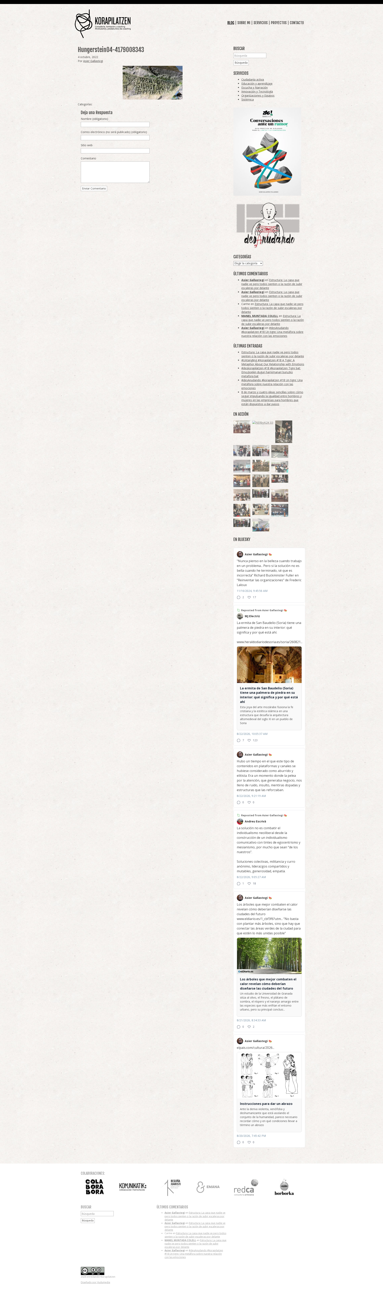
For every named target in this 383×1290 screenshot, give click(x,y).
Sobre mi (243, 23)
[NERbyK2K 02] (241, 510)
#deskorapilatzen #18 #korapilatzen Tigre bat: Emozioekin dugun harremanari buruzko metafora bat (271, 372)
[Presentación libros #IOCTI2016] (279, 495)
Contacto (297, 23)
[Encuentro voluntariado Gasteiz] (279, 466)
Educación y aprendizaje (256, 83)
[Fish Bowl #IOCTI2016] (241, 481)
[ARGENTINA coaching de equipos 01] (260, 466)
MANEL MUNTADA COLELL (259, 316)
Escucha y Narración (254, 87)
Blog (230, 23)
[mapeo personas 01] (241, 523)
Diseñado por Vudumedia (95, 1282)
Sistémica (247, 99)
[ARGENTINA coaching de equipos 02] (260, 481)
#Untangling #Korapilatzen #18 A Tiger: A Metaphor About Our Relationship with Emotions (272, 362)
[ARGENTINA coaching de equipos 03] (260, 509)
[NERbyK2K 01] (283, 431)
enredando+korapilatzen (103, 23)
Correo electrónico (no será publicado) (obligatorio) (114, 132)
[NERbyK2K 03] (262, 422)
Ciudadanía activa (252, 79)
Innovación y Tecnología (257, 91)
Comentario (88, 158)
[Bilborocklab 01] (279, 510)
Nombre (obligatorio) (94, 119)
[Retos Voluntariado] (279, 451)
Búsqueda (241, 62)
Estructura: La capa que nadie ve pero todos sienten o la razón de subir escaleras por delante (271, 284)
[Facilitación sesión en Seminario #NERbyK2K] (279, 479)
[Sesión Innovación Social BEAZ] (241, 450)
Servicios (261, 23)
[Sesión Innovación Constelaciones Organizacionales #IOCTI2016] (241, 426)
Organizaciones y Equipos (257, 95)
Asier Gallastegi (93, 61)
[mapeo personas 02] (260, 493)
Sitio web (87, 145)
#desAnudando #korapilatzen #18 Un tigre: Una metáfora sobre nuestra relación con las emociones (272, 332)
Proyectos (279, 23)
